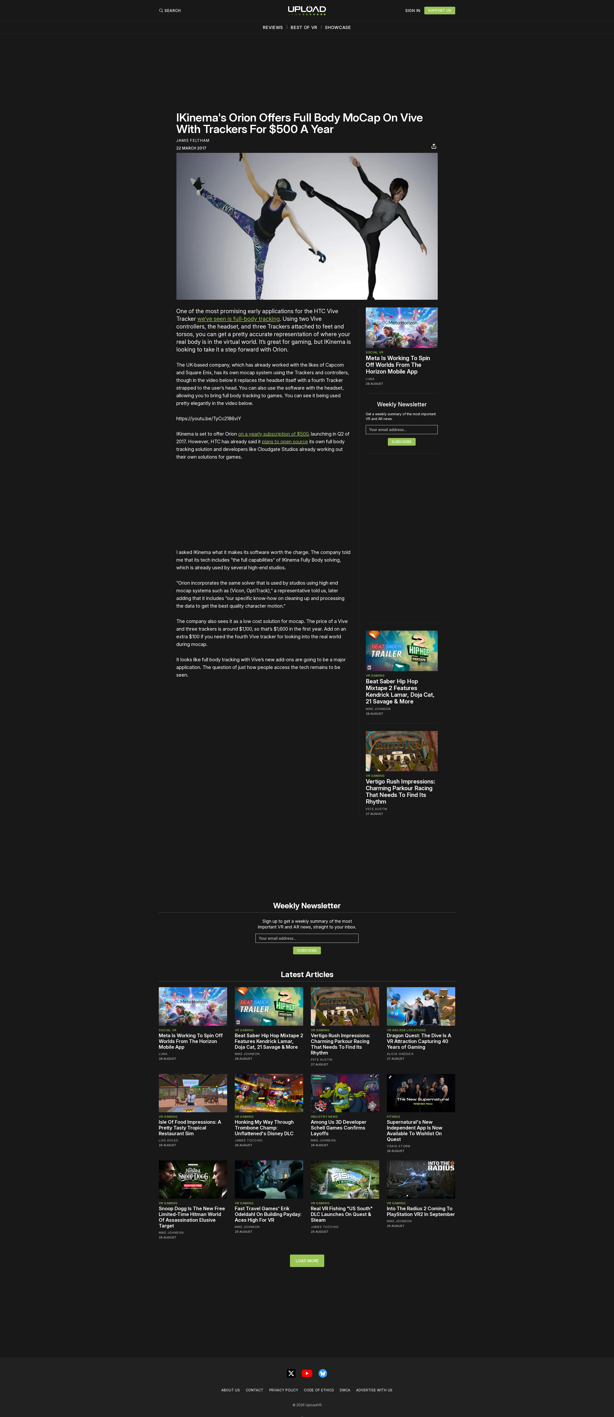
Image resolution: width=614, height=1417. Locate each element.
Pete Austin (376, 809)
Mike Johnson (378, 709)
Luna (370, 379)
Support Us (439, 10)
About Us (230, 1390)
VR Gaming (375, 675)
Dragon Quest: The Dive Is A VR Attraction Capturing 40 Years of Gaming (419, 1041)
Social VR (374, 352)
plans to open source (285, 441)
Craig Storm (398, 1146)
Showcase (338, 27)
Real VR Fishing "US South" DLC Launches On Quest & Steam (342, 1214)
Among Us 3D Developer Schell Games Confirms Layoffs (338, 1127)
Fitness (393, 1116)
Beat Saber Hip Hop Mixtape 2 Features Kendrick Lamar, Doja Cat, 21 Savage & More (400, 691)
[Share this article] (434, 146)
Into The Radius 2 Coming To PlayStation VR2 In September (421, 1211)
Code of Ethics (319, 1390)
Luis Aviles (168, 1140)
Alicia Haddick (400, 1054)
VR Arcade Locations (406, 1030)
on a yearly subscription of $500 (273, 434)
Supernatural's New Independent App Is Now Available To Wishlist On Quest (415, 1130)
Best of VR (304, 27)
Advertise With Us (374, 1390)
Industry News (324, 1116)
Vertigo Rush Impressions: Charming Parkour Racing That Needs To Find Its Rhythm (400, 791)
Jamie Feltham (192, 140)
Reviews (273, 27)
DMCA (345, 1390)
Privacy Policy (283, 1390)
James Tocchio (249, 1140)
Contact (255, 1390)
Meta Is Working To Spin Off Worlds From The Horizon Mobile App (398, 365)
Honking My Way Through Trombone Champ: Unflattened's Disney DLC (264, 1127)
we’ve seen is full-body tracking (238, 318)
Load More (307, 1260)
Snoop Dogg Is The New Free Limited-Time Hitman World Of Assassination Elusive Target (192, 1217)
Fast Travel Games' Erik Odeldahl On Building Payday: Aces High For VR (268, 1214)
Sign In (412, 10)
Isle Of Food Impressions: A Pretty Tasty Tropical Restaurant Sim (190, 1127)
